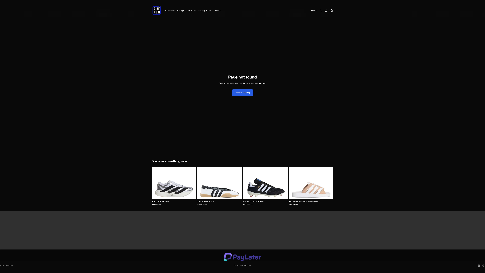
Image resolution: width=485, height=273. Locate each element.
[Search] (321, 10)
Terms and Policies (242, 265)
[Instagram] (479, 265)
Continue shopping (242, 93)
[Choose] (192, 195)
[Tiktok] (483, 265)
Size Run (9, 265)
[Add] (283, 195)
